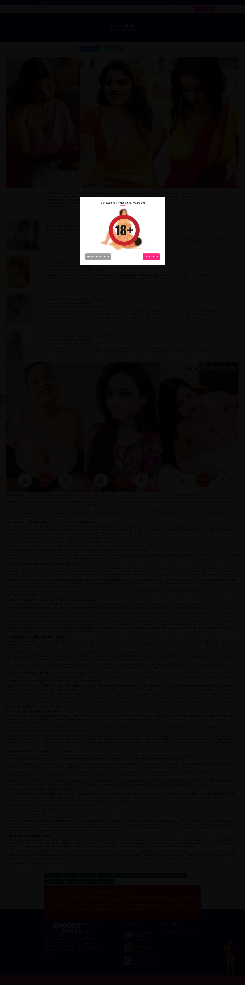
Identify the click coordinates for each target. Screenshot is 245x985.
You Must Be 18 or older (98, 256)
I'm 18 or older (151, 256)
